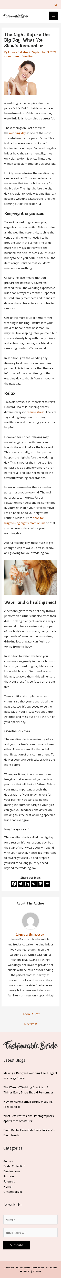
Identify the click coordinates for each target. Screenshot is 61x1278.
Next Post (30, 1024)
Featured (9, 1181)
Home (7, 1186)
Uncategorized (13, 1192)
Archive (8, 1161)
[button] (56, 5)
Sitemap (37, 1271)
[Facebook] (14, 884)
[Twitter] (21, 884)
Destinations (11, 1171)
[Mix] (40, 884)
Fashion (8, 1176)
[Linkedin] (27, 884)
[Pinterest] (34, 884)
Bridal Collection (14, 1166)
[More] (47, 884)
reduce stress (35, 412)
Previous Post (30, 1014)
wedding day (17, 133)
